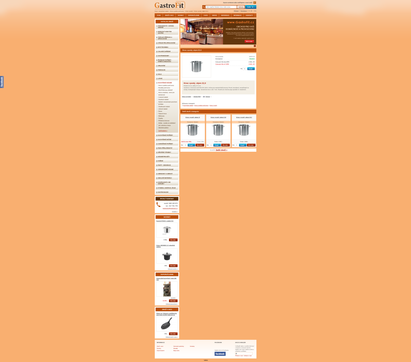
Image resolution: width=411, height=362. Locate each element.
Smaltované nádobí (164, 106)
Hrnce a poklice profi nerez (177, 11)
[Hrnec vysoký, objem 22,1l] (196, 77)
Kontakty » (175, 211)
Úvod (156, 11)
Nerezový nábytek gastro (165, 32)
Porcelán (161, 70)
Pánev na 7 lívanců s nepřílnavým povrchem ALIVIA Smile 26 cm (166, 314)
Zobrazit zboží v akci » (172, 337)
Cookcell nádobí (163, 97)
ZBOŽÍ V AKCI (169, 15)
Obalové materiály (165, 178)
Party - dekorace (164, 165)
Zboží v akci (160, 346)
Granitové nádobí (163, 99)
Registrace (244, 11)
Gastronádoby (163, 56)
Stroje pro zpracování (166, 43)
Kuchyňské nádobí (164, 11)
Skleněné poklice (163, 128)
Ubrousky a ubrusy (165, 173)
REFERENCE (225, 15)
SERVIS (214, 15)
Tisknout (207, 96)
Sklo (160, 74)
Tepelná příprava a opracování (165, 38)
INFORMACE (237, 15)
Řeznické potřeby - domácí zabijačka (165, 60)
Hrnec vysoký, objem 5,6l (218, 117)
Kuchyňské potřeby (165, 135)
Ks (241, 68)
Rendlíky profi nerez (164, 88)
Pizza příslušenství (165, 148)
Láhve (160, 78)
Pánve (160, 111)
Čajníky (160, 118)
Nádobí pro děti (163, 156)
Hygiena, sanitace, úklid (167, 188)
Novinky (159, 348)
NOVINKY (181, 15)
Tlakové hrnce (162, 113)
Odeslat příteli (197, 96)
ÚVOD (159, 15)
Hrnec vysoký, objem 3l (192, 117)
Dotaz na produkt (186, 96)
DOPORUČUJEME (193, 15)
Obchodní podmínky (178, 346)
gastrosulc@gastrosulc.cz (170, 208)
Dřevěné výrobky (164, 152)
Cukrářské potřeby (165, 144)
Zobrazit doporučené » (172, 304)
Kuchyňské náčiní (164, 139)
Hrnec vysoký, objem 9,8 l (244, 117)
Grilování (161, 65)
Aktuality (175, 348)
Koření (160, 161)
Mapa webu (176, 350)
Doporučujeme (160, 350)
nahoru (206, 360)
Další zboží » (221, 150)
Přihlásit (236, 11)
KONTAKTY (249, 15)
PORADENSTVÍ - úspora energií (166, 26)
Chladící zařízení (164, 51)
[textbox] (221, 7)
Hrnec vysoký (189, 11)
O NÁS (206, 15)
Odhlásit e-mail (247, 355)
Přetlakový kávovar (163, 120)
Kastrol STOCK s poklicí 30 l (164, 221)
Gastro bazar (163, 192)
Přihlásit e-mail (239, 355)
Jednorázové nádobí (165, 169)
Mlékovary (161, 116)
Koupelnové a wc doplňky (164, 183)
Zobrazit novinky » (173, 269)
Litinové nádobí (162, 109)
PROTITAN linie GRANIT (165, 90)
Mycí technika (163, 47)
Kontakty (192, 346)
